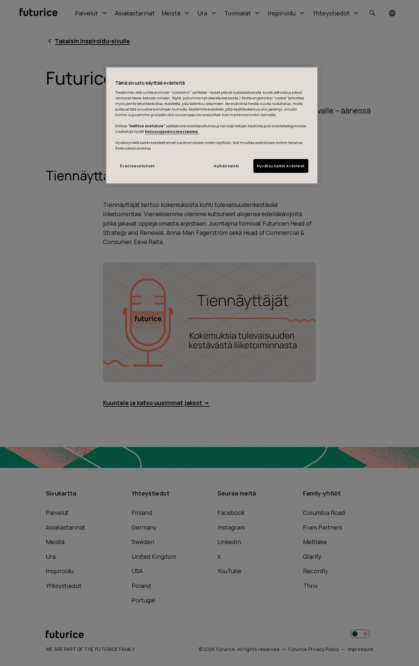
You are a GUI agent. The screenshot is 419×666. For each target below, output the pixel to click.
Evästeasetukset (137, 165)
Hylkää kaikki (226, 165)
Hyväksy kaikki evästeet (281, 165)
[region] (211, 125)
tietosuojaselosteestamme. (172, 131)
